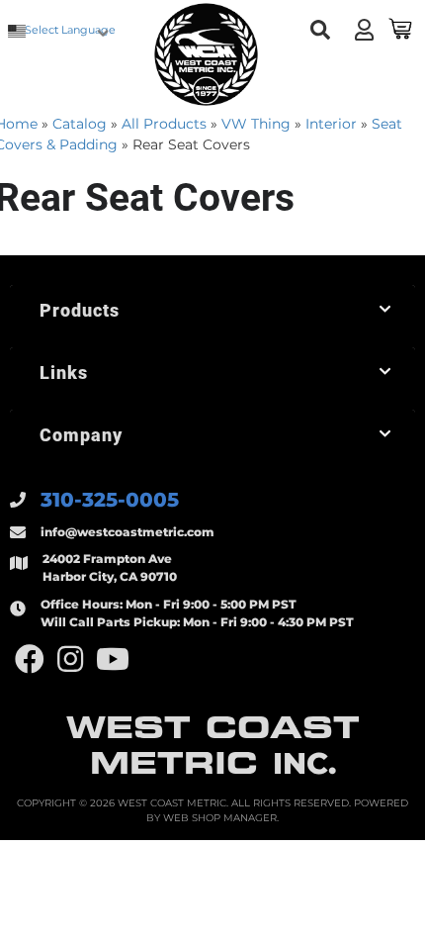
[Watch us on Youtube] (112, 659)
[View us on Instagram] (70, 659)
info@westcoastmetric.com (127, 531)
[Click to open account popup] (364, 30)
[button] (320, 30)
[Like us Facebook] (29, 659)
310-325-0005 (110, 500)
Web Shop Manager (220, 817)
